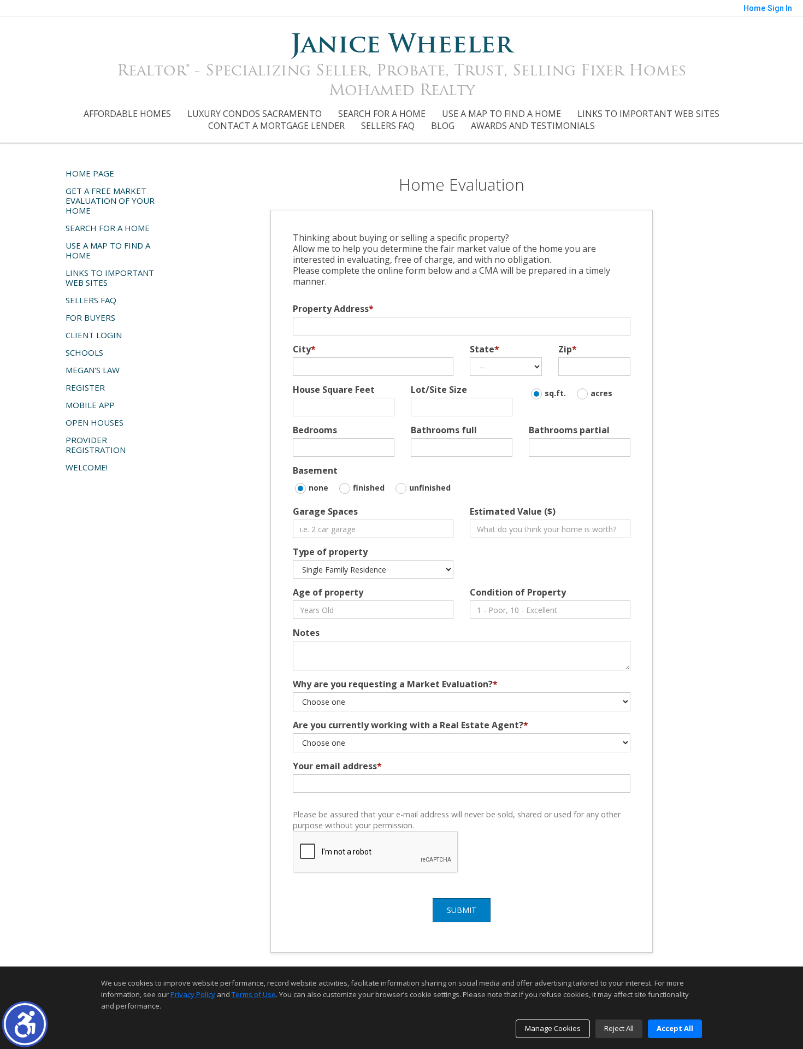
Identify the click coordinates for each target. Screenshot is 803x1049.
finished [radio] (369, 487)
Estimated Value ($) (513, 511)
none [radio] (318, 487)
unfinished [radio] (430, 487)
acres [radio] (601, 393)
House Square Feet (334, 389)
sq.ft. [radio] (555, 393)
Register (85, 387)
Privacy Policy (192, 994)
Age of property (328, 592)
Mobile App (90, 404)
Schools (84, 352)
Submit (461, 910)
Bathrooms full (444, 430)
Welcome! (87, 467)
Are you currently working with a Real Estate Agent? (410, 725)
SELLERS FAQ (388, 126)
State (484, 349)
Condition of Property (518, 592)
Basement (315, 470)
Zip (567, 349)
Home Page (90, 173)
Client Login (94, 334)
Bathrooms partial (569, 430)
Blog (442, 126)
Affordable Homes (127, 114)
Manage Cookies (553, 1028)
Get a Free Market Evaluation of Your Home (110, 200)
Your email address (337, 766)
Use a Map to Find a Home (501, 114)
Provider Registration (96, 444)
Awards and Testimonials (533, 126)
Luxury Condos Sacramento (254, 114)
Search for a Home (382, 114)
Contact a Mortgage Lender (276, 126)
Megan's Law (93, 369)
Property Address (333, 308)
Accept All (675, 1028)
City (304, 349)
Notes (306, 632)
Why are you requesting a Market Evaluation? (395, 684)
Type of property (330, 551)
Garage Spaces (325, 511)
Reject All (619, 1028)
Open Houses (94, 422)
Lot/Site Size (439, 389)
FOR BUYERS (90, 317)
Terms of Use (254, 994)
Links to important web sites (648, 114)
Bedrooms (315, 430)
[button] (25, 1024)
